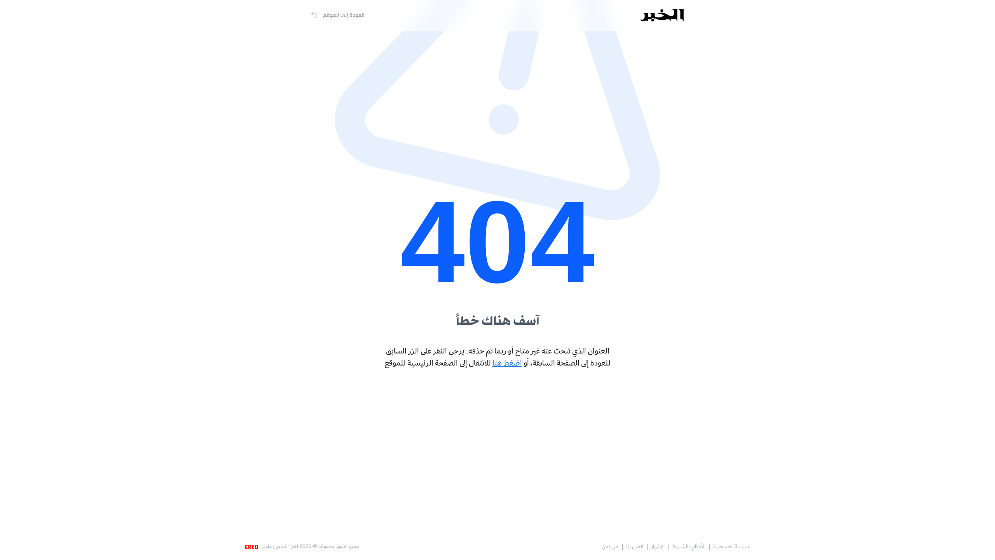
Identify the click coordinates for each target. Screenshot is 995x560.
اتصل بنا (634, 547)
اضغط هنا (507, 364)
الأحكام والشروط (688, 547)
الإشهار (658, 547)
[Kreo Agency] (252, 547)
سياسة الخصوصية (731, 547)
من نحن (610, 547)
